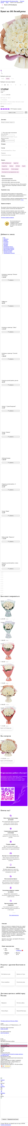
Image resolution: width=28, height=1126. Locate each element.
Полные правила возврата (7, 217)
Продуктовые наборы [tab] (8, 249)
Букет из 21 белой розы (6, 611)
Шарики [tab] (5, 240)
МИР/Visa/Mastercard (6, 163)
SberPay (11, 166)
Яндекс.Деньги (5, 169)
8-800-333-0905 (4, 1028)
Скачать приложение (6, 1124)
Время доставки (5, 138)
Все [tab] (4, 237)
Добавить (11, 280)
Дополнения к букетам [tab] (9, 253)
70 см (12, 78)
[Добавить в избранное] (26, 113)
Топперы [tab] (5, 245)
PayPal (23, 166)
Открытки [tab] (5, 239)
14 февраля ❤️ (19, 950)
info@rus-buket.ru (5, 1032)
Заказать (4, 1119)
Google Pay (4, 166)
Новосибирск (4, 1010)
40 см (2, 78)
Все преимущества (14, 915)
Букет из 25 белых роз (6, 718)
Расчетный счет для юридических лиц (10, 172)
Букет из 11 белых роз (6, 632)
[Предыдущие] (1, 579)
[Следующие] (2, 73)
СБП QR (17, 166)
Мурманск (4, 1002)
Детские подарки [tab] (7, 251)
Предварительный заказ (13, 1119)
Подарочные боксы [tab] (8, 246)
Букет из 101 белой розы (7, 750)
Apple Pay (16, 163)
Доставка (5, 94)
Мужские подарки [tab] (7, 250)
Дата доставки (4, 134)
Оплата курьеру (14, 169)
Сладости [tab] (5, 242)
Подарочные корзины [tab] (8, 248)
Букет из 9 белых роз (6, 675)
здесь (22, 199)
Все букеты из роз (5, 974)
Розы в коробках (5, 982)
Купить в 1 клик (12, 112)
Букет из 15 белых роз (6, 653)
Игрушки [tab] (5, 244)
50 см (7, 78)
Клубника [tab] (5, 241)
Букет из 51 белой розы (6, 696)
